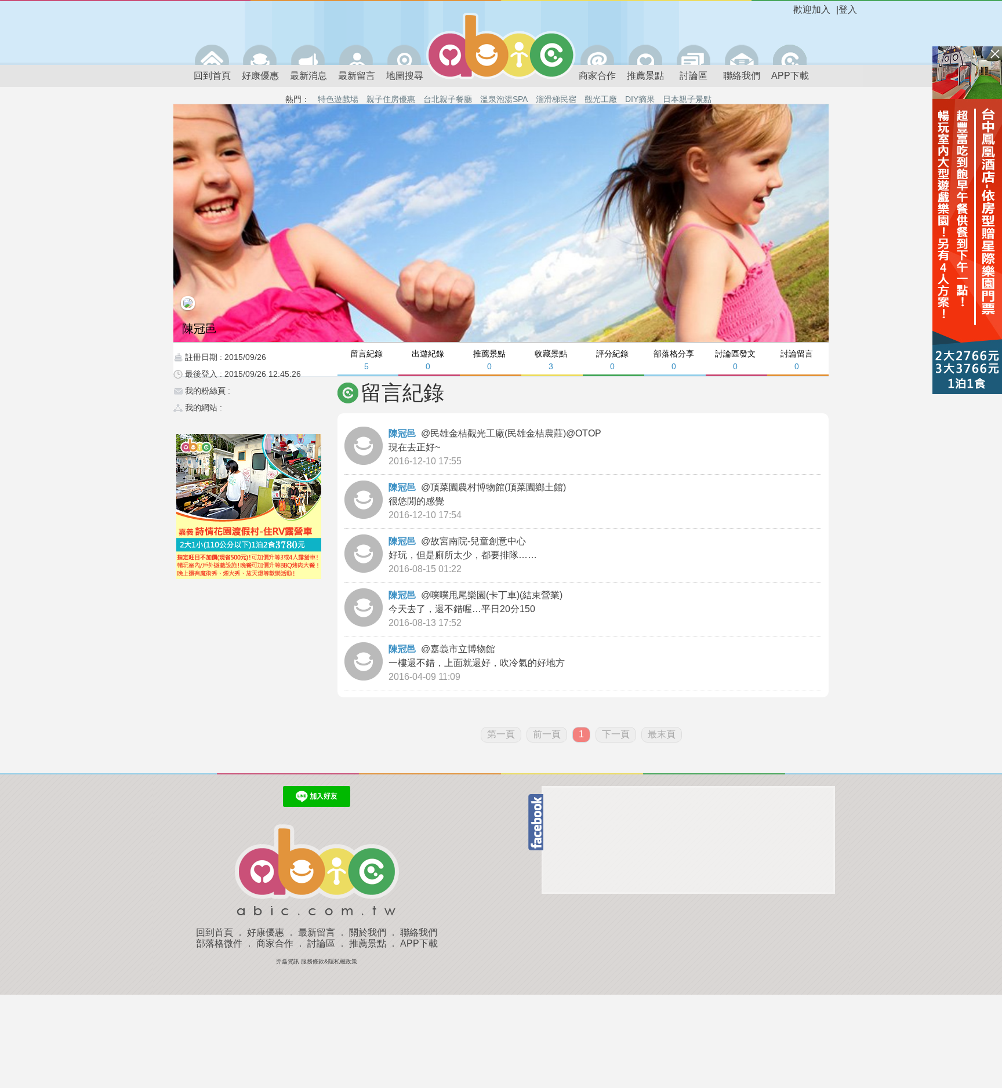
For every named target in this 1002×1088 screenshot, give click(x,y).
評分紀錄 (612, 359)
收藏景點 (551, 359)
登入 (847, 9)
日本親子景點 (687, 99)
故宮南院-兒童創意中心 (479, 541)
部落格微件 (219, 943)
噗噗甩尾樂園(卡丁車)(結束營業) (497, 595)
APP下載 (790, 76)
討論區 (693, 76)
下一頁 (616, 734)
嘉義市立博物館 (464, 649)
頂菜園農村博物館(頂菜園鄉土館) (499, 487)
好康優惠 (260, 76)
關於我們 (367, 932)
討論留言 (796, 359)
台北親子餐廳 (447, 99)
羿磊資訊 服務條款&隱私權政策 (316, 961)
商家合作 (597, 76)
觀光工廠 (600, 99)
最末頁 (662, 734)
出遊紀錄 (428, 359)
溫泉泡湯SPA (504, 99)
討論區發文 (735, 359)
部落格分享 (674, 359)
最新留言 (356, 76)
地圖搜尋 (404, 76)
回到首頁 (212, 76)
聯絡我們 (741, 76)
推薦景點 (645, 76)
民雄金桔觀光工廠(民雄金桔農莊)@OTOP (517, 433)
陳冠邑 (402, 433)
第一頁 (501, 734)
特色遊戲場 (338, 99)
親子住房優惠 (390, 99)
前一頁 (547, 734)
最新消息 (308, 76)
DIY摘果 (640, 99)
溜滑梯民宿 (556, 99)
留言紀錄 (366, 359)
